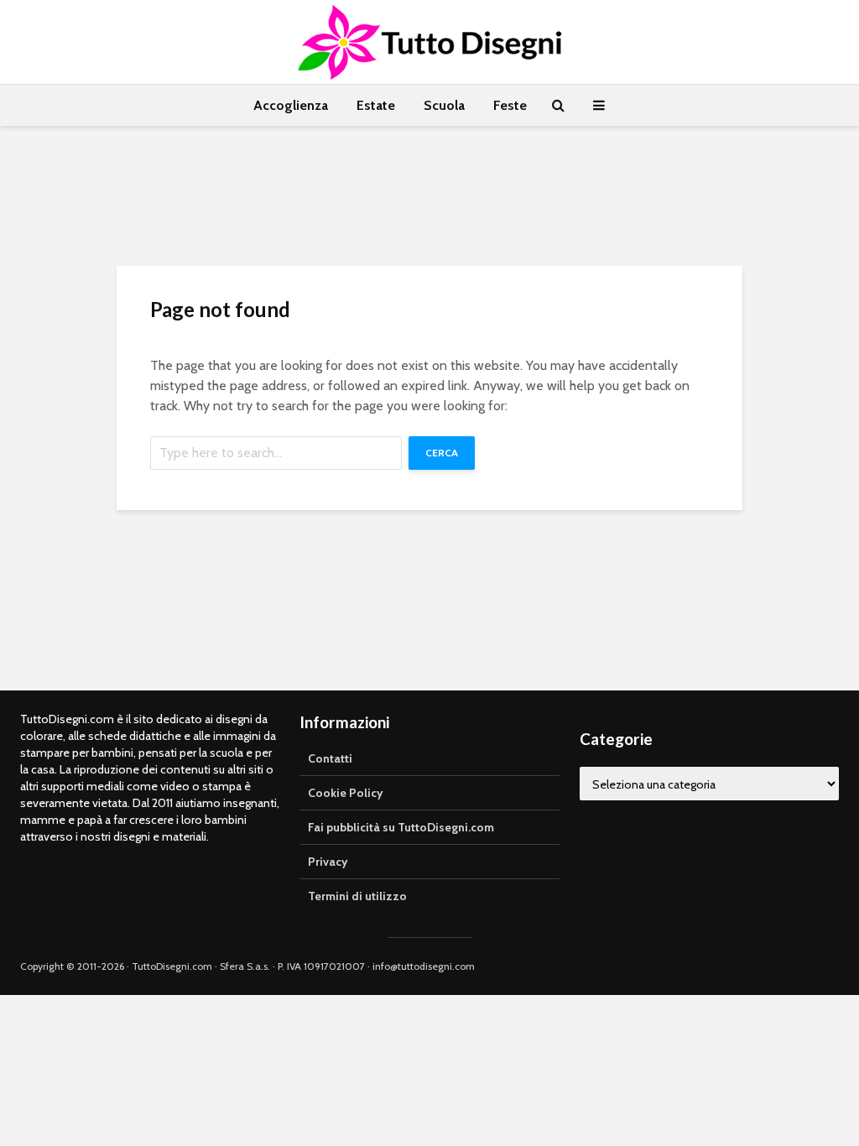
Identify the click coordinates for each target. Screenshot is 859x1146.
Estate (376, 105)
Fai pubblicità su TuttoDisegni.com (401, 827)
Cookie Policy (345, 792)
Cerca (441, 452)
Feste (510, 105)
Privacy (328, 861)
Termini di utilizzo (357, 896)
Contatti (330, 758)
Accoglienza (290, 105)
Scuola (444, 105)
